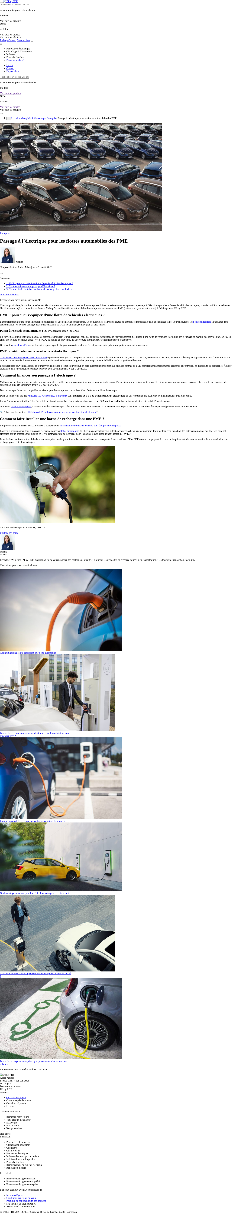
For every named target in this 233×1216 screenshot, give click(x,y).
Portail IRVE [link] (12, 1125)
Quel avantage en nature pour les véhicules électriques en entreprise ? (34, 893)
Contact (12, 40)
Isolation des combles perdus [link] (20, 1159)
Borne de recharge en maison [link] (21, 1178)
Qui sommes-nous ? (16, 1097)
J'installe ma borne (9, 533)
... (9, 118)
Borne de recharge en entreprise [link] (22, 1184)
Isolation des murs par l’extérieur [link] (22, 1156)
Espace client (23, 40)
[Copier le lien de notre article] (1, 273)
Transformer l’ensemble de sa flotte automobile (23, 357)
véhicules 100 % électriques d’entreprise (47, 395)
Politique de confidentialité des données (26, 1200)
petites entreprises (202, 321)
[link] (10, 37)
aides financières (20, 345)
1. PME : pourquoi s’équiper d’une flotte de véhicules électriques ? (39, 283)
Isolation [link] (10, 54)
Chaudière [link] (11, 1147)
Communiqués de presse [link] (18, 1100)
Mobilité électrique (36, 118)
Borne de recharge (15, 60)
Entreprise (52, 118)
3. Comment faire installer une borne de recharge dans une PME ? (39, 289)
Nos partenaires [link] (14, 1128)
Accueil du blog (19, 118)
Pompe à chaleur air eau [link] (18, 1142)
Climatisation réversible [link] (18, 1144)
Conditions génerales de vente (21, 1198)
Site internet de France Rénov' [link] (21, 1203)
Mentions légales (14, 1195)
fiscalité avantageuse (21, 406)
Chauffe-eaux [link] (13, 1150)
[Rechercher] (32, 41)
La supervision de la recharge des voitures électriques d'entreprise (32, 821)
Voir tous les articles (10, 107)
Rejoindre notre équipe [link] (17, 1117)
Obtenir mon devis (9, 294)
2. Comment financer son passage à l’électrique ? (30, 286)
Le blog (4, 40)
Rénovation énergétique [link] (18, 48)
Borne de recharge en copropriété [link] (23, 1181)
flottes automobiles (69, 431)
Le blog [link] (10, 1106)
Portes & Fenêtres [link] (15, 57)
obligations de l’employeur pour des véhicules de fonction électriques (61, 412)
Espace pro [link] (11, 1122)
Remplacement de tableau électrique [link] (24, 1165)
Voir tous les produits (10, 93)
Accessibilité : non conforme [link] (20, 1206)
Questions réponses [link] (16, 1103)
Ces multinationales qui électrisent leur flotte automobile (28, 652)
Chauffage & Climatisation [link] (19, 51)
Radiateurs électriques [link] (17, 1153)
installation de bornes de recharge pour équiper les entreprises (90, 425)
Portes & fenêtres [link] (14, 1162)
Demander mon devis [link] (10, 1086)
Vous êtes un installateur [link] (18, 1119)
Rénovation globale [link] (16, 1167)
